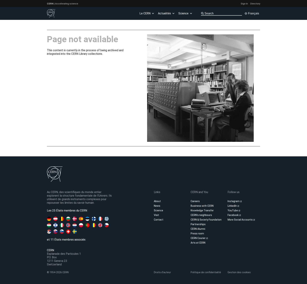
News (157, 205)
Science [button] (183, 13)
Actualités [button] (164, 13)
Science (158, 210)
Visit (156, 215)
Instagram (234, 201)
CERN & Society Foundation (206, 219)
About (157, 201)
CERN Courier (198, 238)
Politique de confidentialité (206, 272)
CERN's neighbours (201, 215)
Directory (255, 3)
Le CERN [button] (144, 13)
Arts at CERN (198, 242)
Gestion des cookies (239, 272)
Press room (197, 233)
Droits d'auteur (162, 272)
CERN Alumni (198, 228)
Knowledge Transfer (202, 210)
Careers (195, 201)
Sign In (244, 3)
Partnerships (198, 224)
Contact (158, 219)
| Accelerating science (62, 3)
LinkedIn (232, 205)
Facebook (233, 215)
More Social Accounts (240, 219)
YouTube (233, 210)
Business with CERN (202, 205)
